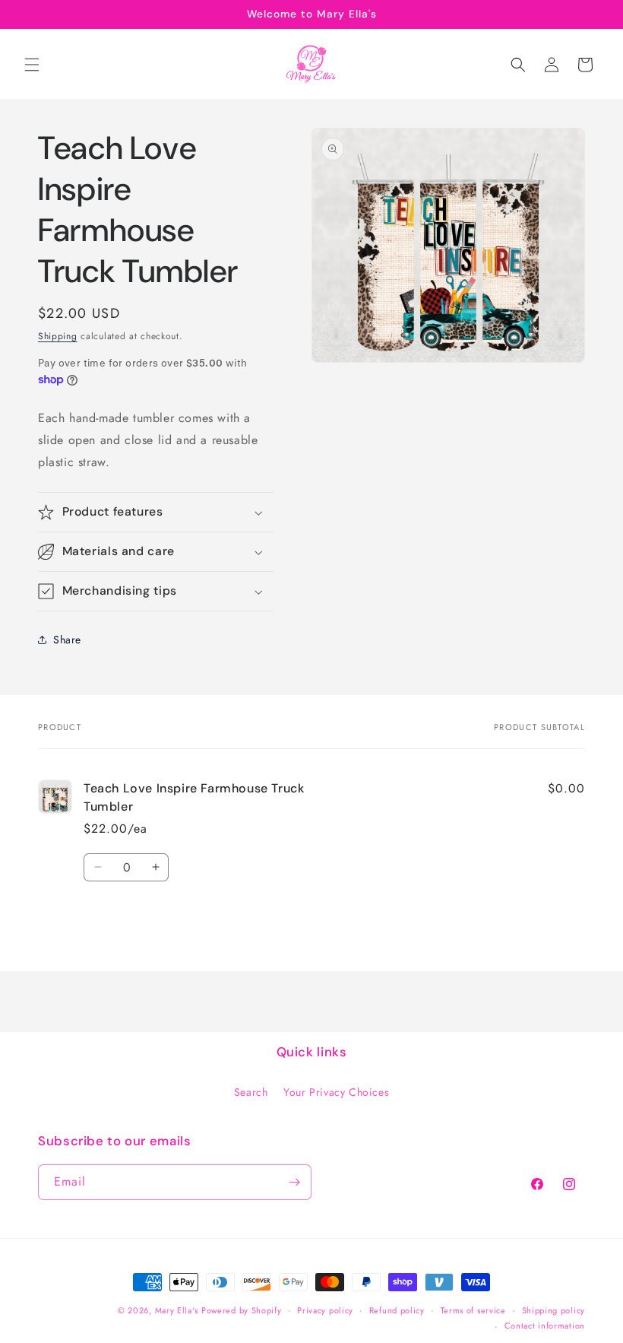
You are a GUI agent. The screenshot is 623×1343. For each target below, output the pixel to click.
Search (251, 1092)
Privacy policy (325, 1310)
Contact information (544, 1325)
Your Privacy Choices (336, 1092)
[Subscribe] (294, 1182)
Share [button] (67, 639)
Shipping (57, 336)
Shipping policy (554, 1310)
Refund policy (397, 1310)
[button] (32, 64)
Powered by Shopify (241, 1310)
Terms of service (473, 1310)
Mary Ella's (176, 1310)
